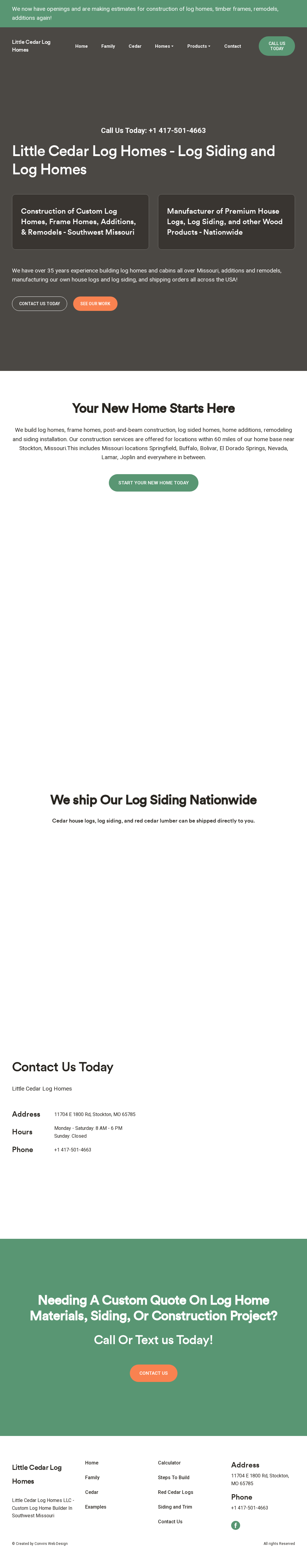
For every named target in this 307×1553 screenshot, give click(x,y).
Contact (232, 46)
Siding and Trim (175, 1507)
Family (108, 46)
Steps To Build (173, 1477)
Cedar (135, 46)
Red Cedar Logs (175, 1492)
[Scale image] (56, 540)
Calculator (169, 1463)
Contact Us (170, 1521)
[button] (277, 46)
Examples (95, 1507)
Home (81, 46)
